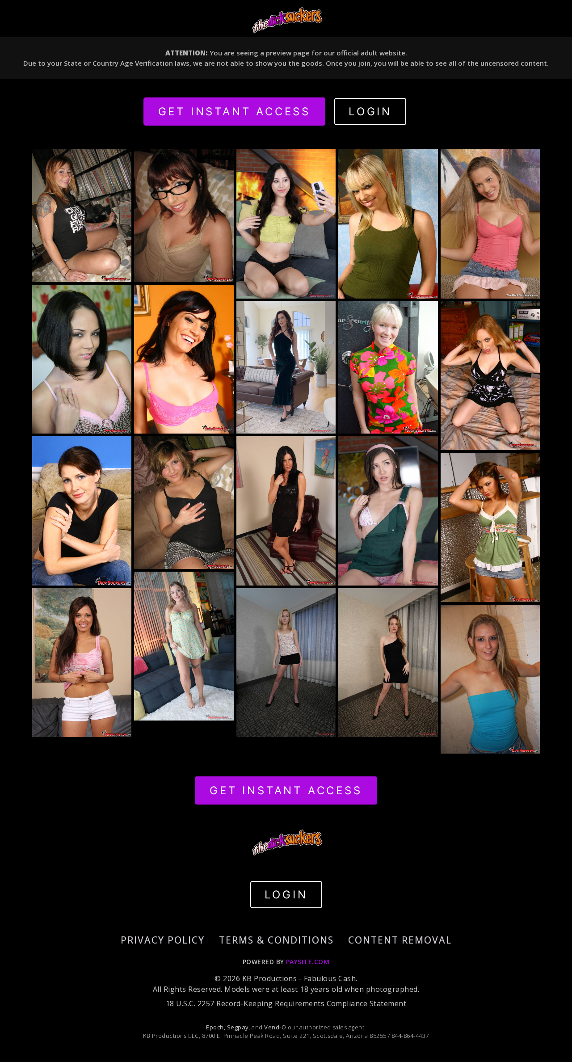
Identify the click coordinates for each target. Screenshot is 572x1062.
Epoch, (215, 1027)
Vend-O (275, 1027)
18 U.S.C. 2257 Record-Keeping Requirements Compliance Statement (286, 1003)
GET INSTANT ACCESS (234, 111)
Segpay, (238, 1027)
